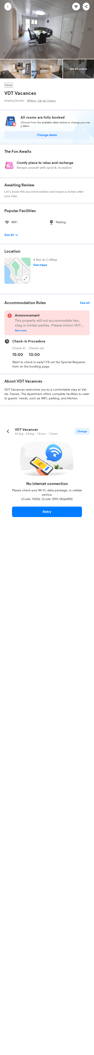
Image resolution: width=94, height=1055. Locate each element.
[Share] (86, 6)
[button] (17, 271)
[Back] (7, 6)
